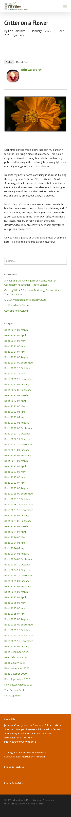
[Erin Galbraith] (12, 84)
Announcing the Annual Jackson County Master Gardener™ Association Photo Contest (30, 282)
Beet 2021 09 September (19, 362)
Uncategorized (12, 695)
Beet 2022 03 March (16, 395)
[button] (65, 6)
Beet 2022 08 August (16, 422)
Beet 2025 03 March (16, 591)
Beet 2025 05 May (15, 602)
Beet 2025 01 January (16, 580)
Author (9, 62)
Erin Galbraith (16, 31)
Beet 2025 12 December (18, 641)
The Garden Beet (14, 690)
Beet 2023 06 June (15, 477)
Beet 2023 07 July (14, 482)
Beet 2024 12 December (18, 575)
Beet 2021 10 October (17, 368)
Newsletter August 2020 (18, 684)
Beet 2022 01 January (16, 384)
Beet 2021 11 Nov (14, 373)
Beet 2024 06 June (15, 542)
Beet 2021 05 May (15, 340)
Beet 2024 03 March (16, 526)
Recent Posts (22, 62)
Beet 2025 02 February (17, 586)
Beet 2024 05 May (15, 537)
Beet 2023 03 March (16, 460)
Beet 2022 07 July (14, 417)
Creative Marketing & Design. (31, 803)
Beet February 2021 (15, 657)
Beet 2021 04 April (15, 335)
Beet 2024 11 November (18, 570)
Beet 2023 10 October (17, 499)
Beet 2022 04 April (15, 400)
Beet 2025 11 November (18, 635)
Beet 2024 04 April (15, 531)
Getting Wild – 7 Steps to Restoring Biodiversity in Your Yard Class (32, 292)
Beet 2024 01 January (16, 515)
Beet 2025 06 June (15, 608)
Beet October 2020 (15, 673)
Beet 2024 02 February (17, 520)
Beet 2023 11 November (18, 504)
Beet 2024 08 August (16, 553)
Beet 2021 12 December (18, 379)
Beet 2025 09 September (19, 624)
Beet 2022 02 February (17, 389)
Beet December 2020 (16, 651)
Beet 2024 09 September (19, 559)
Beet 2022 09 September (19, 428)
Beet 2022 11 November (18, 439)
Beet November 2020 (16, 668)
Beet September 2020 (17, 679)
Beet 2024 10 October (17, 564)
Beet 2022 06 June (15, 411)
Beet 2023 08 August (16, 488)
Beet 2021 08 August (16, 357)
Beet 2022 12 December (18, 444)
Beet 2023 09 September (19, 493)
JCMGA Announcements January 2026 (25, 299)
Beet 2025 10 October (17, 630)
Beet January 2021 (14, 662)
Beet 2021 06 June (15, 346)
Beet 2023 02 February (17, 455)
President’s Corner (17, 305)
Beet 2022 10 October (17, 433)
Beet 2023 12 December (18, 510)
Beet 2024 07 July (14, 548)
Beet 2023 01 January (16, 450)
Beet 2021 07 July (14, 351)
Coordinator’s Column (16, 310)
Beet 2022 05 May (15, 406)
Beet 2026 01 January (16, 646)
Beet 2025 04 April (15, 597)
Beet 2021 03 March (16, 329)
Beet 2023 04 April (15, 466)
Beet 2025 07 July (14, 613)
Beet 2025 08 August (16, 619)
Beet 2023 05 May (15, 471)
